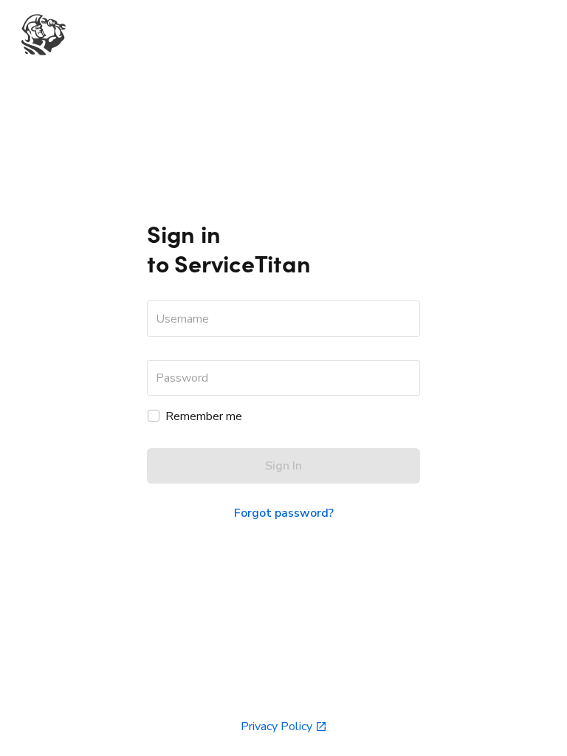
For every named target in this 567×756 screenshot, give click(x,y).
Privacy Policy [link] (276, 726)
